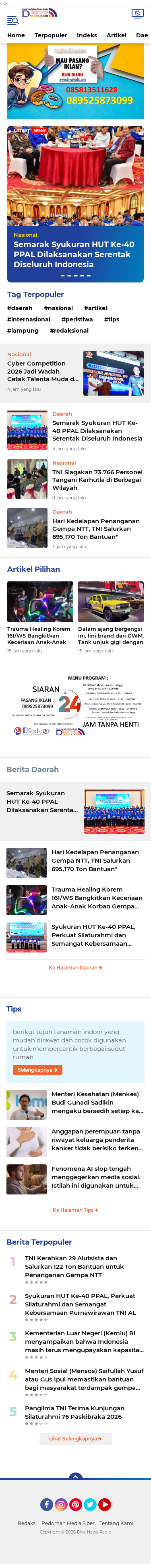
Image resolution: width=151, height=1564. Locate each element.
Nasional (25, 235)
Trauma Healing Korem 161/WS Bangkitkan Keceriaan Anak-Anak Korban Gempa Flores (38, 636)
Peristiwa (79, 319)
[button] (63, 275)
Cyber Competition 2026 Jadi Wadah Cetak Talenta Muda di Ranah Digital (41, 371)
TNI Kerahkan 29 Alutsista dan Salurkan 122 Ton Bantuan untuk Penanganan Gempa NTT (74, 1266)
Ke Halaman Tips (74, 1210)
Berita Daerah (32, 769)
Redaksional (71, 330)
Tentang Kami (116, 1523)
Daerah (22, 308)
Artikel (116, 35)
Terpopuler (51, 35)
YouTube (110, 1514)
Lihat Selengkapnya (73, 1439)
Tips (113, 319)
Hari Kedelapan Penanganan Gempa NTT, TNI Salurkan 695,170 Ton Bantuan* (96, 528)
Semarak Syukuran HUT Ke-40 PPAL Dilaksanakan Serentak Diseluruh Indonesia (74, 254)
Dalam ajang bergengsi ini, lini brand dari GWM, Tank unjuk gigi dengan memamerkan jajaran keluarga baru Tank (111, 636)
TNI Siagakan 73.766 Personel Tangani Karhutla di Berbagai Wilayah (97, 480)
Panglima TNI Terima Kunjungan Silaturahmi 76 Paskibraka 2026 (74, 1412)
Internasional (30, 319)
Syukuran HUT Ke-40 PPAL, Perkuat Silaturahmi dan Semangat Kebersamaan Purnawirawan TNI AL (94, 935)
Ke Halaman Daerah (74, 968)
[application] (75, 1556)
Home (16, 35)
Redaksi (27, 1523)
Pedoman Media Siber (68, 1523)
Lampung (25, 330)
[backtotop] (75, 1480)
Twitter (94, 1514)
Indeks (87, 35)
